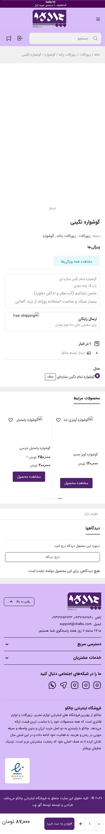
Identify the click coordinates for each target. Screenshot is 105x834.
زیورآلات (85, 54)
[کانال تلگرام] (63, 685)
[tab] (91, 514)
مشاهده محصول (76, 483)
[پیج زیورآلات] (97, 685)
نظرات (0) (91, 514)
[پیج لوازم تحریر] (86, 685)
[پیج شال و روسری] (75, 685)
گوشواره (50, 54)
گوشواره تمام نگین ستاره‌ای (76, 377)
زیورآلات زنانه (67, 54)
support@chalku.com (76, 624)
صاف (50, 376)
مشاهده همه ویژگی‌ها (76, 261)
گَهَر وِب (37, 805)
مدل (96, 368)
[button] (60, 498)
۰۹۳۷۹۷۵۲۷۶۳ (62, 617)
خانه (97, 54)
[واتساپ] (52, 685)
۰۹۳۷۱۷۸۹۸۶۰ (83, 617)
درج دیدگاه (53, 557)
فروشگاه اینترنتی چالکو (31, 798)
